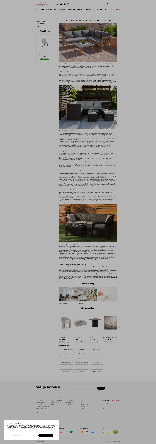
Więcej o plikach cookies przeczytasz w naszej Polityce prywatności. (19, 431)
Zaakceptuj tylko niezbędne (14, 435)
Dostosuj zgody (30, 435)
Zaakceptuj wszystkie (45, 435)
